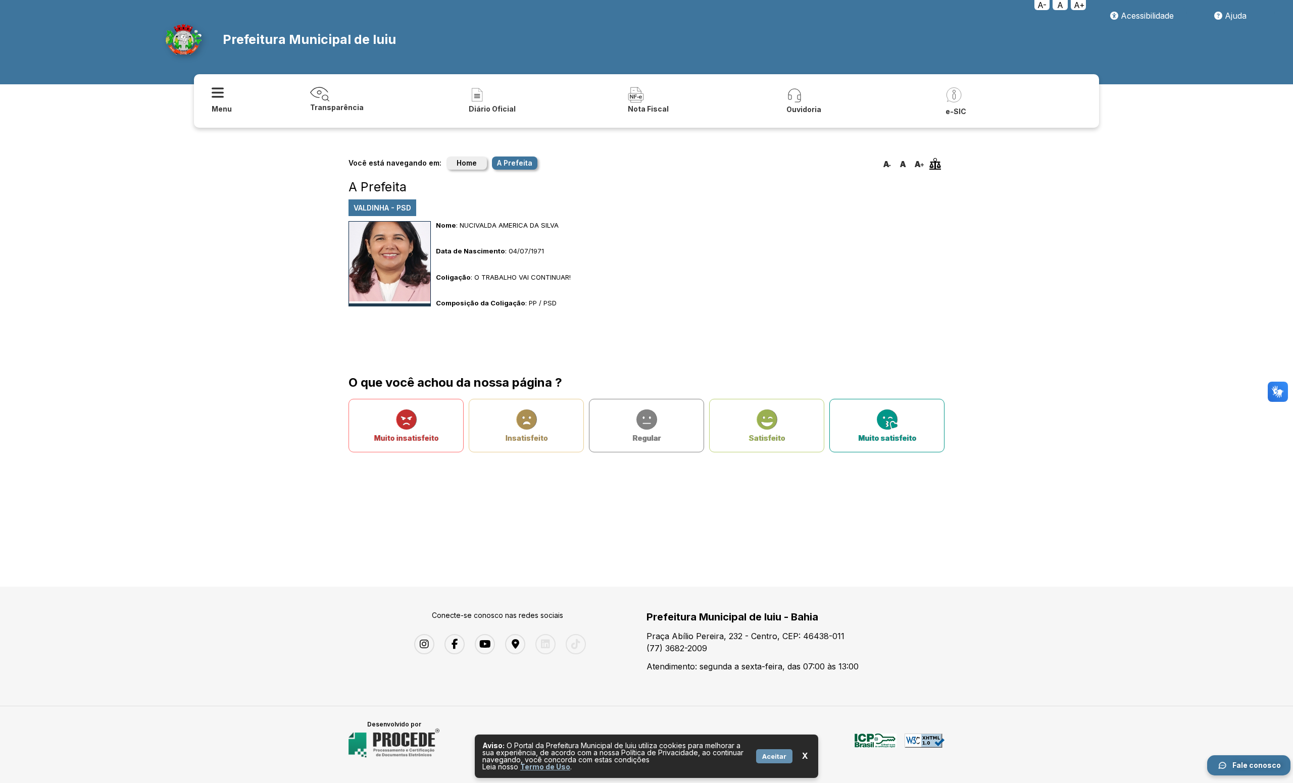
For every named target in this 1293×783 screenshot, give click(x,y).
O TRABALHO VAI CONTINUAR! (522, 277)
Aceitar (774, 756)
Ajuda (1234, 16)
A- (1042, 5)
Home (467, 163)
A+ (1079, 5)
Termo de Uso (545, 766)
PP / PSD (543, 303)
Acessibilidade (1146, 16)
